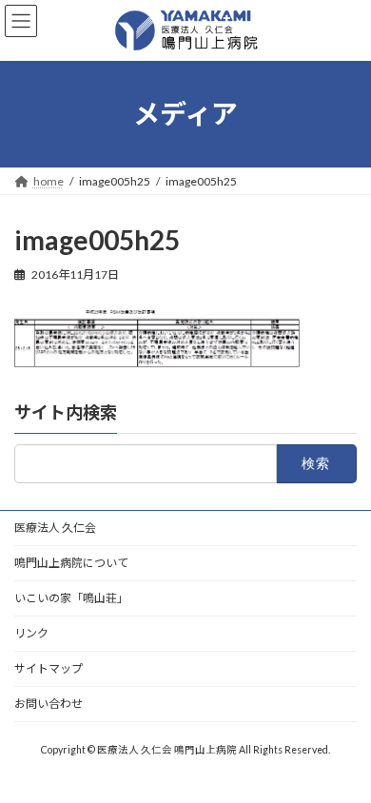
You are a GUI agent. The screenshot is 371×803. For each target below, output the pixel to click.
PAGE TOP (343, 759)
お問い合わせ (48, 703)
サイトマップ (48, 668)
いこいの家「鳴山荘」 (71, 598)
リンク (31, 633)
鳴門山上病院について (71, 563)
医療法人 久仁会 (55, 527)
